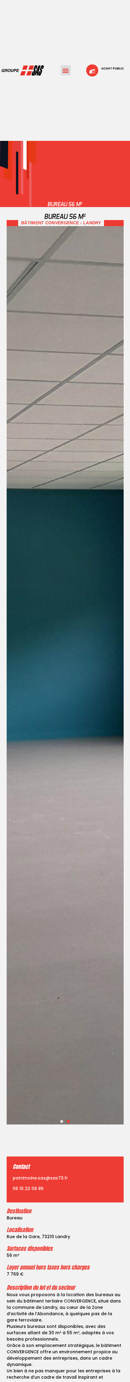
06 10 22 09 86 (28, 1189)
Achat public (112, 68)
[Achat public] (92, 70)
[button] (66, 70)
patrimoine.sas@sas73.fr (40, 1178)
